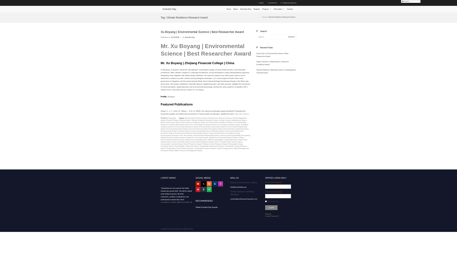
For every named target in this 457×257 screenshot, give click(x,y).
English (406, 1)
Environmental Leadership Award (236, 129)
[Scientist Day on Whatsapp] (209, 189)
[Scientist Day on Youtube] (198, 184)
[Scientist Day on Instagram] (220, 184)
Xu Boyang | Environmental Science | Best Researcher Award (202, 32)
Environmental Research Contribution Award (207, 131)
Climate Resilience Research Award (204, 120)
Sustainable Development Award (211, 146)
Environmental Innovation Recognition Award (206, 129)
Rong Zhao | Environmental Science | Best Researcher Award (272, 54)
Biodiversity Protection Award (196, 118)
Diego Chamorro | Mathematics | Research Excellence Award (272, 63)
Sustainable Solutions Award (205, 148)
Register (257, 9)
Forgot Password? (272, 216)
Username (273, 182)
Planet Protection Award (192, 144)
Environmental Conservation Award (212, 127)
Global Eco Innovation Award (197, 137)
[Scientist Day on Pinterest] (198, 189)
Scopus (171, 97)
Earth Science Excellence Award (193, 122)
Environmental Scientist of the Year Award (176, 135)
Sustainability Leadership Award (187, 146)
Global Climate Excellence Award (173, 137)
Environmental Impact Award (177, 129)
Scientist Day (169, 9)
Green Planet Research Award (202, 142)
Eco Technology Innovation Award (203, 125)
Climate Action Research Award (219, 118)
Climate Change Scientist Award (178, 120)
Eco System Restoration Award (178, 125)
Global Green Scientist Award (196, 140)
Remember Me (273, 201)
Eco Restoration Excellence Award (219, 122)
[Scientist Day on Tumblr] (203, 189)
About (235, 9)
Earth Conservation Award (170, 122)
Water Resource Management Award (188, 150)
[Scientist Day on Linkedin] (214, 184)
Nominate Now (245, 9)
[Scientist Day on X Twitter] (203, 184)
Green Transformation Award (226, 142)
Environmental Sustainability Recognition (235, 135)
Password (273, 192)
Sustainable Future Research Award (180, 148)
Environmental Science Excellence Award (224, 133)
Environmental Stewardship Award (206, 135)
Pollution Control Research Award (215, 144)
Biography (172, 118)
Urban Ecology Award (225, 148)
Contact (290, 9)
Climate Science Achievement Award (232, 120)
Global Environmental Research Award (223, 137)
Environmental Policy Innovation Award (175, 131)
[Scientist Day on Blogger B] (209, 184)
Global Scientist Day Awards (207, 207)
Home (228, 9)
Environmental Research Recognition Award (191, 133)
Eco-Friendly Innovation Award (228, 125)
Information (278, 9)
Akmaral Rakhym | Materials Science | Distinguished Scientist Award (276, 71)
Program (265, 9)
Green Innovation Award (181, 142)
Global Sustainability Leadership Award (222, 140)
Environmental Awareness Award (185, 127)
